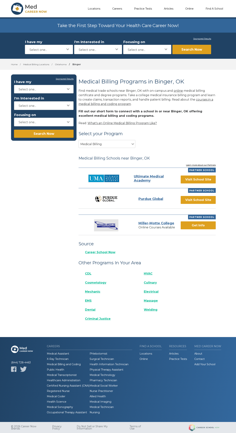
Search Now (191, 49)
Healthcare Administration (63, 380)
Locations (94, 8)
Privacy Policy (57, 427)
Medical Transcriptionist (62, 375)
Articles (168, 8)
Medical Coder (56, 396)
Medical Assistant (58, 353)
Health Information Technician (109, 364)
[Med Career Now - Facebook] (13, 369)
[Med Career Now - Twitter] (23, 369)
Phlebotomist (98, 353)
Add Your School (204, 364)
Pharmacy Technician (103, 380)
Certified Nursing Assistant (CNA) (68, 385)
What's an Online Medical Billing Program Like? (122, 123)
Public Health (55, 369)
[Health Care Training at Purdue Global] (106, 199)
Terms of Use (135, 427)
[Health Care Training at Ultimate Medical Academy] (104, 178)
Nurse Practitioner (101, 391)
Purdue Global (150, 199)
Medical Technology (102, 375)
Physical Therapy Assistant (106, 369)
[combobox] (49, 49)
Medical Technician (102, 407)
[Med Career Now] (29, 9)
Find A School (214, 8)
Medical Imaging (100, 401)
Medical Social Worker (104, 385)
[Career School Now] (207, 427)
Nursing (95, 412)
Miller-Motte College (156, 223)
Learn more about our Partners (201, 165)
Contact (199, 359)
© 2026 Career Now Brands (23, 427)
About (198, 353)
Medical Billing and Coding (64, 364)
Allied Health (98, 396)
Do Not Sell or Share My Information (92, 427)
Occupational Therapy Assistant (67, 412)
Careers (117, 8)
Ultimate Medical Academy (149, 178)
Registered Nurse (58, 391)
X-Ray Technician (58, 359)
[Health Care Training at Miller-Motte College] (106, 225)
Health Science (56, 401)
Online (189, 8)
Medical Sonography (60, 407)
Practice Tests (143, 8)
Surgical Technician (102, 359)
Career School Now (100, 252)
